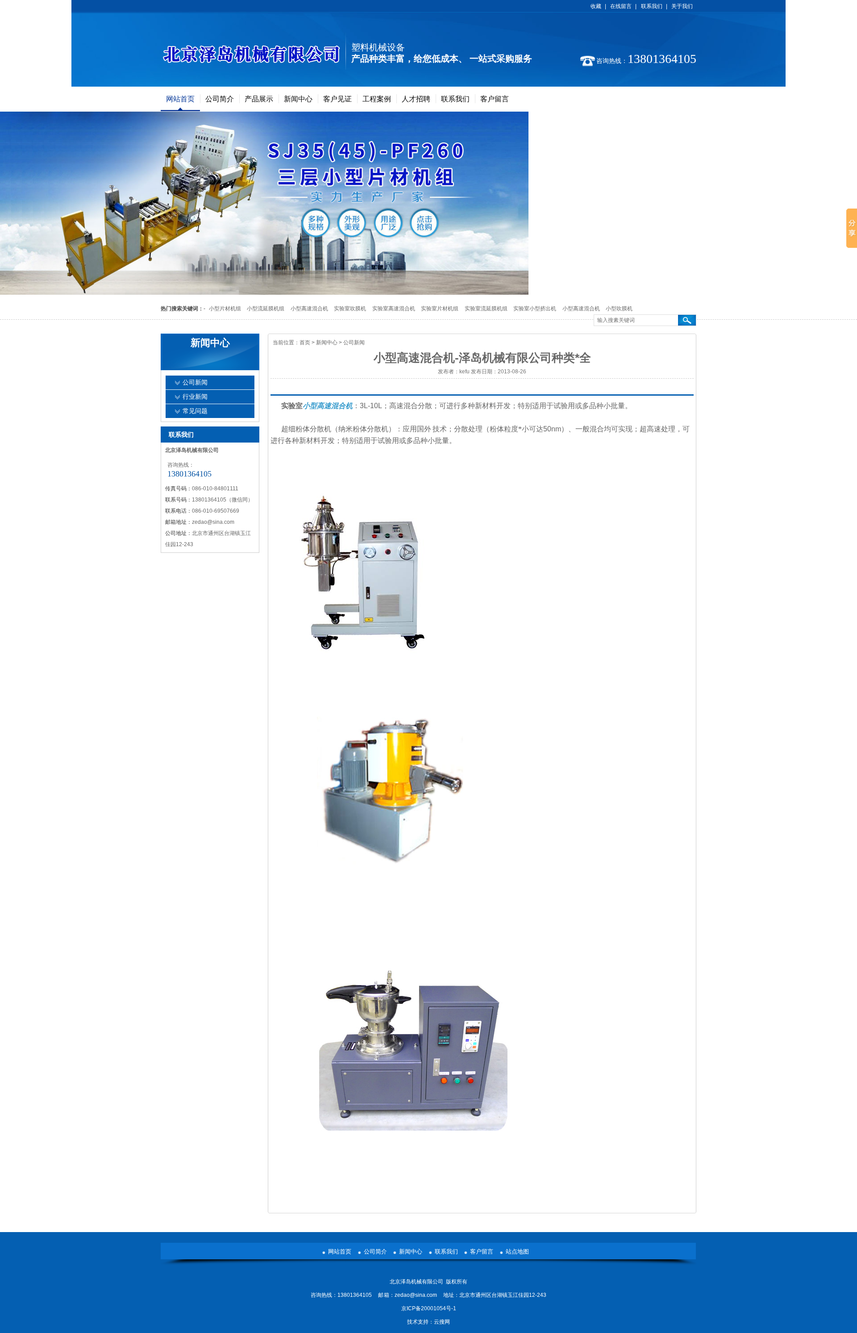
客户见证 (337, 99)
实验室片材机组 (439, 308)
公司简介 (219, 99)
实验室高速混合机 (393, 308)
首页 (305, 342)
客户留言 (494, 99)
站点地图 (517, 1251)
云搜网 (442, 1322)
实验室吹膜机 (350, 308)
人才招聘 (416, 99)
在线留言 (621, 6)
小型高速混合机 (309, 308)
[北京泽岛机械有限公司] (253, 52)
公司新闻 (354, 342)
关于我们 (682, 6)
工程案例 (376, 99)
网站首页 (180, 99)
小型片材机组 (225, 308)
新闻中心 (298, 99)
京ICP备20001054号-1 (428, 1308)
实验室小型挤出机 (534, 308)
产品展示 (259, 99)
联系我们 (651, 6)
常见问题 (195, 411)
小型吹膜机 (619, 308)
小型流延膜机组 (265, 308)
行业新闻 (195, 396)
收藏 (596, 6)
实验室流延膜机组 (486, 308)
